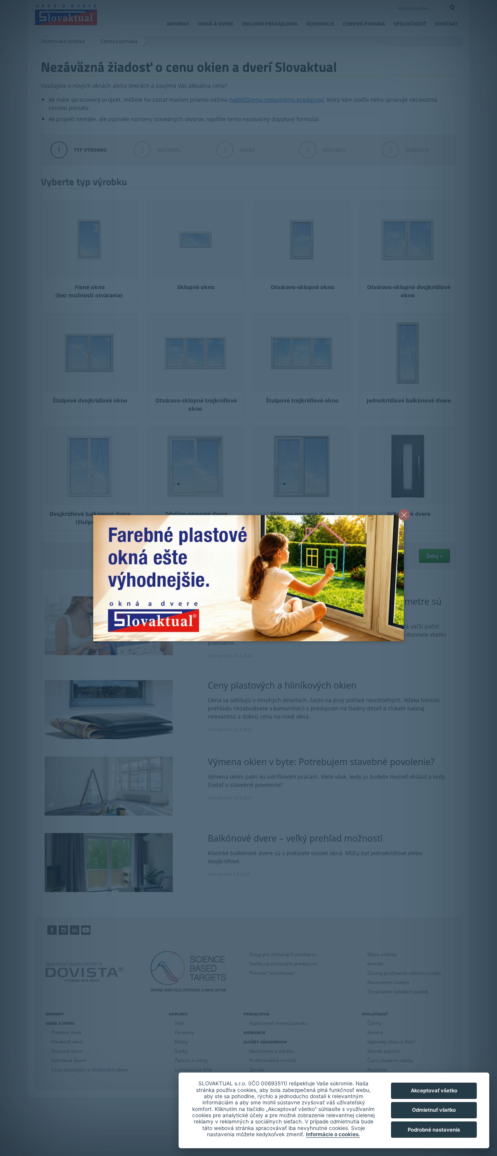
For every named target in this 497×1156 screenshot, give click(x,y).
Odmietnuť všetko (434, 1110)
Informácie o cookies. (333, 1134)
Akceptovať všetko (434, 1090)
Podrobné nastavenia (434, 1129)
